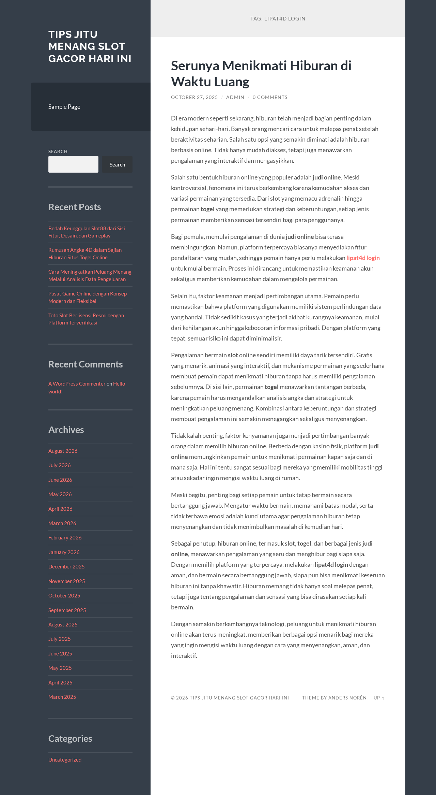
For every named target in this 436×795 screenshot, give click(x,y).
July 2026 (59, 465)
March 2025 (62, 697)
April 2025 (60, 682)
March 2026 (62, 523)
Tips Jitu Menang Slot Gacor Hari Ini (90, 46)
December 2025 (66, 566)
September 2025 (67, 610)
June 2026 (60, 480)
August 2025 (63, 624)
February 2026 (65, 537)
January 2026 (64, 552)
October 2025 (64, 595)
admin (235, 97)
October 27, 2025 (194, 97)
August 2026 (63, 451)
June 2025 (60, 653)
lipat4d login (363, 257)
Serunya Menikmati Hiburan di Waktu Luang (261, 73)
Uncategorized (64, 759)
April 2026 (60, 509)
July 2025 (59, 639)
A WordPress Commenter (77, 383)
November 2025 (66, 581)
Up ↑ (379, 697)
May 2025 (60, 668)
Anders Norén (347, 697)
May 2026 (60, 494)
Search (58, 151)
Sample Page (64, 106)
